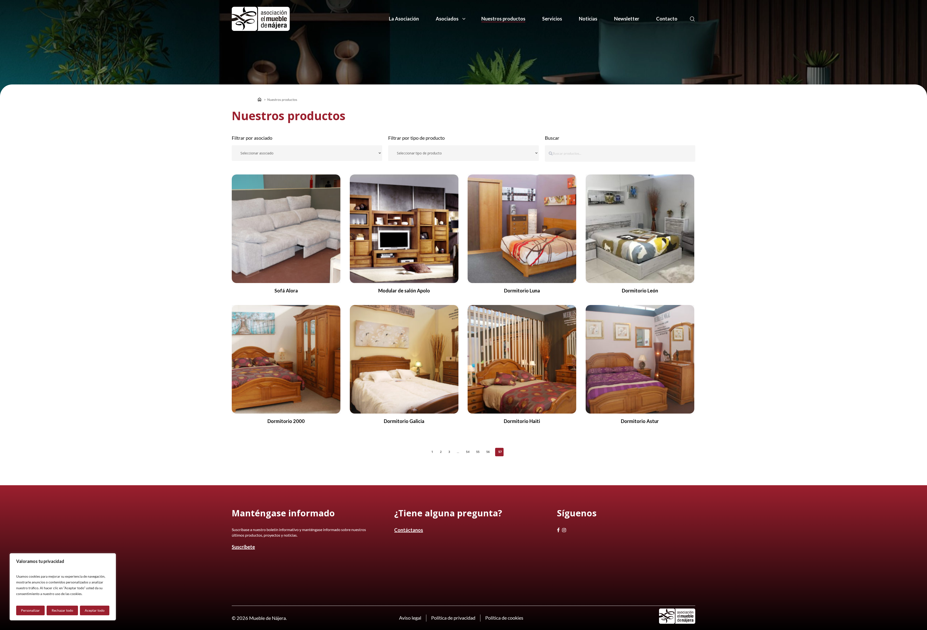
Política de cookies (504, 618)
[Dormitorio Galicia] (404, 359)
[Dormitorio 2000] (286, 359)
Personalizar (30, 610)
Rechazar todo (62, 610)
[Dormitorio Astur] (640, 359)
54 (467, 452)
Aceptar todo (95, 610)
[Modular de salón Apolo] (404, 228)
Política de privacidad (453, 618)
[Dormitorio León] (640, 228)
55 (477, 452)
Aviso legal (410, 618)
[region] (63, 586)
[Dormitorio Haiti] (522, 359)
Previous (424, 452)
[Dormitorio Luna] (522, 228)
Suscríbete (243, 547)
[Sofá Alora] (286, 228)
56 (488, 452)
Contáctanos (408, 530)
